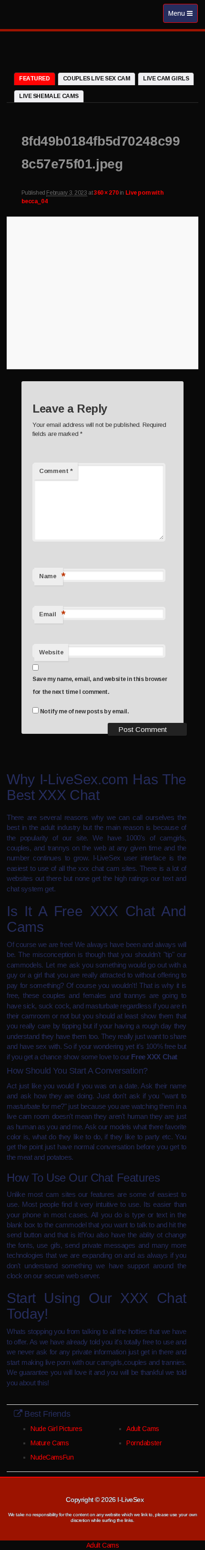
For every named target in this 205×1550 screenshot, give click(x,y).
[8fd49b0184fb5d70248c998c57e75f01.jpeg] (102, 291)
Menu (183, 16)
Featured (34, 78)
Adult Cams (142, 1428)
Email (51, 614)
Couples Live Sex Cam (97, 78)
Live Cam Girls (166, 78)
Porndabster (144, 1443)
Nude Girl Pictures (56, 1428)
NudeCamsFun (52, 1457)
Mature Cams (50, 1443)
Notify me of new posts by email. (84, 711)
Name (51, 576)
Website (51, 652)
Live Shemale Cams (49, 96)
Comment (55, 470)
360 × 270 (106, 192)
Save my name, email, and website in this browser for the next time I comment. (99, 685)
